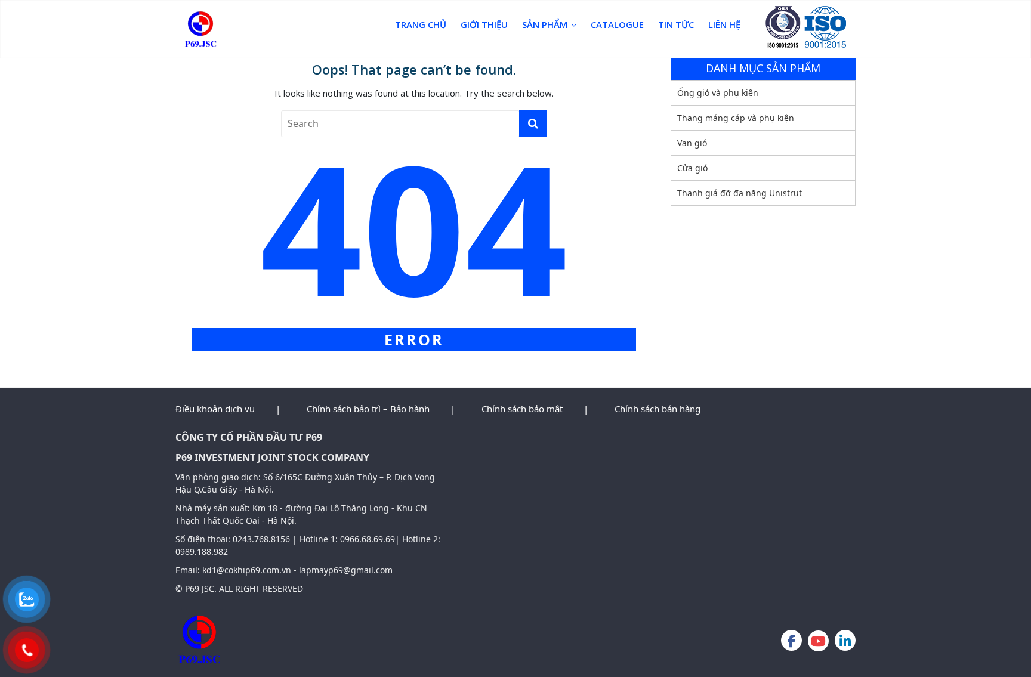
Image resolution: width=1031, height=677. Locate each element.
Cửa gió (692, 168)
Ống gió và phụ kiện (717, 92)
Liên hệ (724, 24)
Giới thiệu (484, 24)
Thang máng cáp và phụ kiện (735, 117)
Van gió (692, 143)
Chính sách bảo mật (522, 409)
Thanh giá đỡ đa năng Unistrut (739, 193)
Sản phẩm (544, 24)
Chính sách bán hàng (657, 409)
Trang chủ (420, 24)
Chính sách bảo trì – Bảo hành (368, 409)
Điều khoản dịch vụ (215, 409)
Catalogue (617, 24)
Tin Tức (676, 24)
